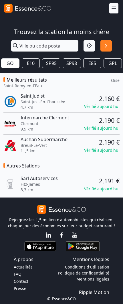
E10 (31, 63)
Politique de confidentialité (83, 273)
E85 (92, 63)
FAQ (17, 274)
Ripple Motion (94, 292)
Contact (21, 281)
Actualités (23, 267)
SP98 (71, 63)
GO (10, 63)
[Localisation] (89, 46)
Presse (20, 288)
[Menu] (113, 8)
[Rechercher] (106, 46)
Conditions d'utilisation (87, 267)
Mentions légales (92, 279)
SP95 (51, 63)
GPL (112, 63)
